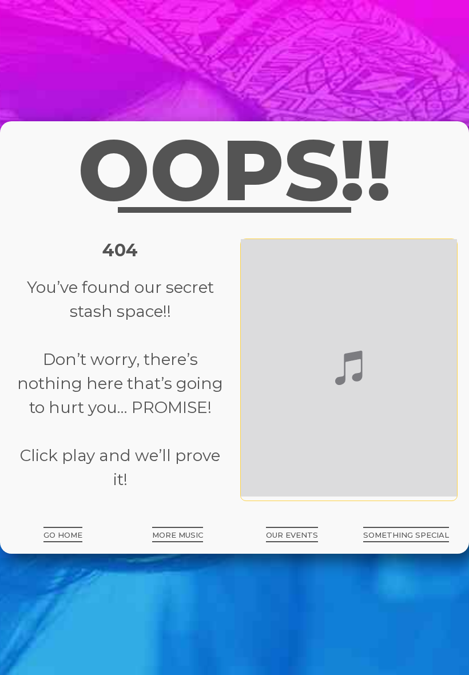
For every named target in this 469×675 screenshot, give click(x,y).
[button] (62, 534)
